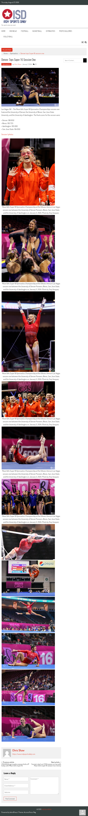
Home (3, 31)
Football (24, 31)
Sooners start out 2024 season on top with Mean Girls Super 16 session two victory (46, 765)
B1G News (13, 31)
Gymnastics (50, 31)
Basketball (37, 31)
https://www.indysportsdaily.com (23, 754)
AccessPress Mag (30, 812)
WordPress (14, 812)
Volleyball (8, 36)
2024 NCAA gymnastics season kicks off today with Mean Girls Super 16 (15, 765)
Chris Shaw (17, 64)
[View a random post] (82, 42)
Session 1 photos (7, 134)
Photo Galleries (65, 31)
